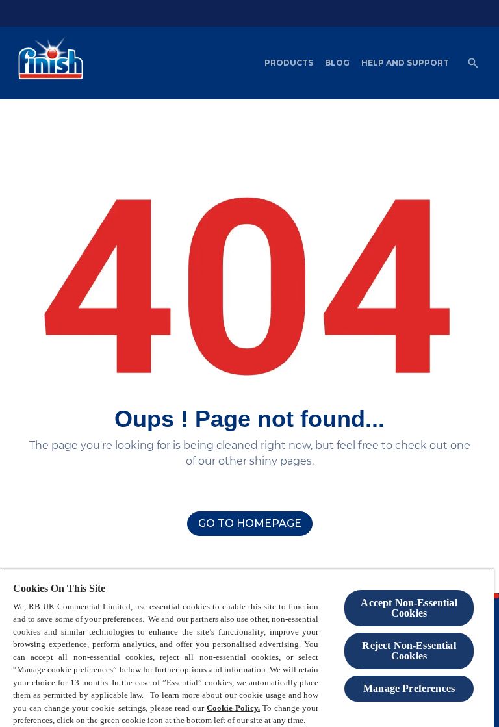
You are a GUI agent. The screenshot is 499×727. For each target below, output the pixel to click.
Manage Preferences (409, 688)
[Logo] (47, 63)
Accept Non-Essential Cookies (409, 608)
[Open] (473, 63)
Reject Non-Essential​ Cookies (408, 650)
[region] (247, 648)
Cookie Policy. (233, 708)
